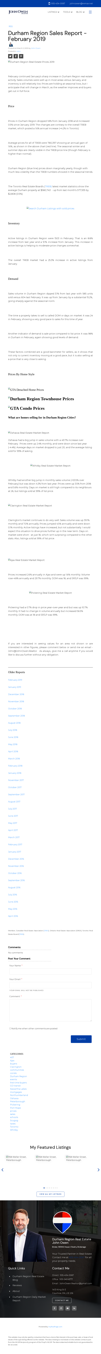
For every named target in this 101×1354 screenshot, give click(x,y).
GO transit (15, 1086)
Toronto (14, 1127)
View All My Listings (50, 1194)
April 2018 (13, 751)
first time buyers (18, 1082)
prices (13, 1111)
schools (14, 1117)
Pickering (15, 1105)
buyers (13, 1064)
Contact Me (62, 1300)
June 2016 (13, 902)
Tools (66, 12)
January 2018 (14, 773)
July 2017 (12, 809)
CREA (46, 931)
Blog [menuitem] (79, 12)
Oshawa (14, 1098)
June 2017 (13, 816)
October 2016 (15, 873)
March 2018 (14, 759)
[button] (44, 1188)
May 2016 (12, 909)
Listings (52, 12)
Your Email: (15, 979)
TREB (21, 934)
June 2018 (13, 737)
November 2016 (16, 866)
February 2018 (15, 766)
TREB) (48, 186)
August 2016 (14, 887)
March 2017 (14, 837)
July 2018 (12, 730)
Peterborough (17, 1101)
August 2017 (14, 801)
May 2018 (12, 744)
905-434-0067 (77, 1257)
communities (17, 1070)
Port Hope (15, 1108)
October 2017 (15, 787)
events (13, 1079)
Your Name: (15, 965)
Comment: (15, 996)
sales (18, 51)
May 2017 (12, 823)
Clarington (16, 1067)
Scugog (14, 1120)
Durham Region (18, 1076)
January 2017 (14, 852)
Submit (81, 1039)
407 (12, 1057)
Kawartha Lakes (18, 1089)
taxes (12, 1124)
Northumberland (19, 1095)
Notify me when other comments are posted (34, 1028)
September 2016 (16, 880)
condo (13, 1073)
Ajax (12, 1060)
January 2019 (14, 687)
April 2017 (13, 830)
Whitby (14, 1130)
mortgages (16, 1092)
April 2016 (13, 916)
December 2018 (16, 694)
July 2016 (12, 895)
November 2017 (16, 780)
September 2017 (16, 794)
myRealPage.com (55, 1327)
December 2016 (16, 859)
